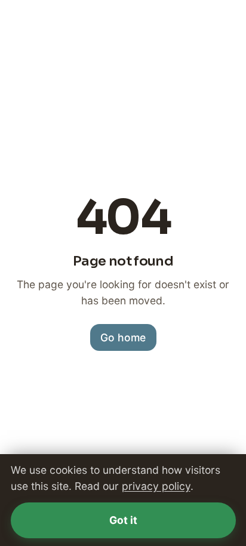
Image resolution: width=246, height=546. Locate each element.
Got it (123, 520)
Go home (123, 337)
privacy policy (156, 486)
